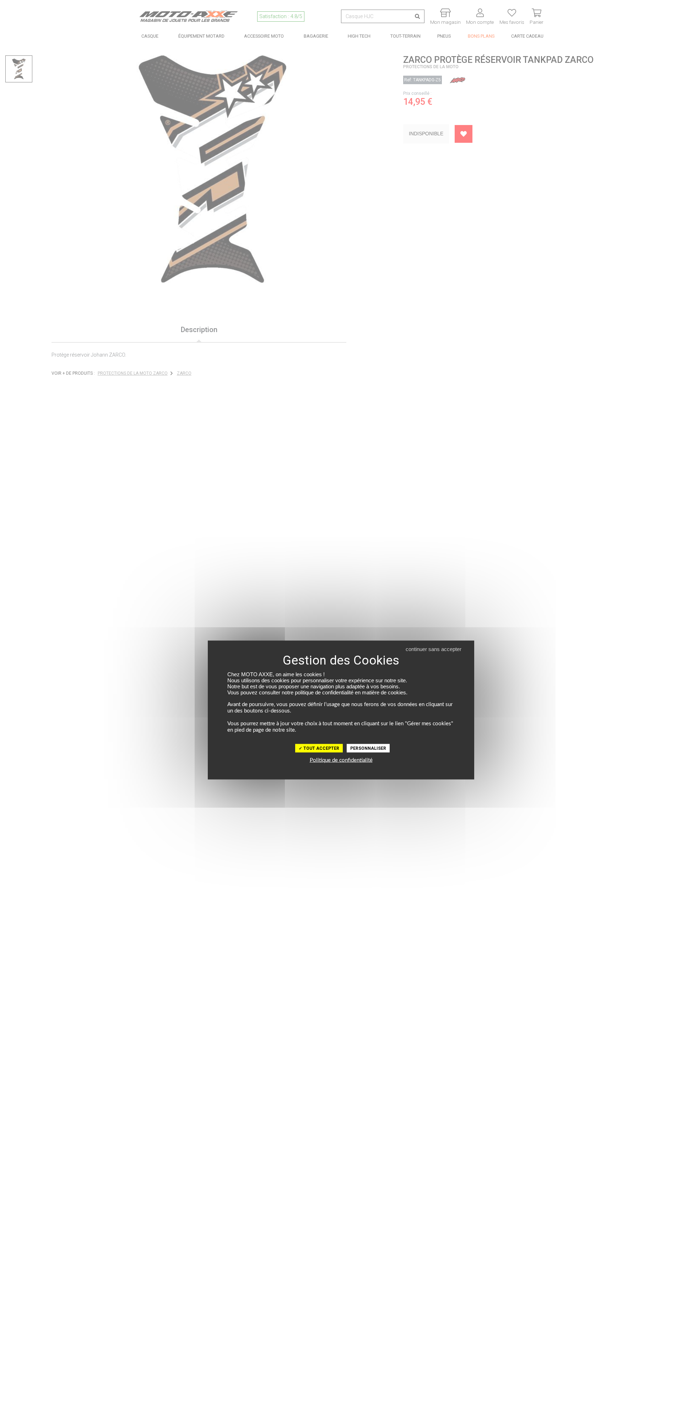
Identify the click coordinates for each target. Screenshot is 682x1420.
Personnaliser (368, 748)
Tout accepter (320, 748)
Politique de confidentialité (341, 760)
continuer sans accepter (433, 649)
